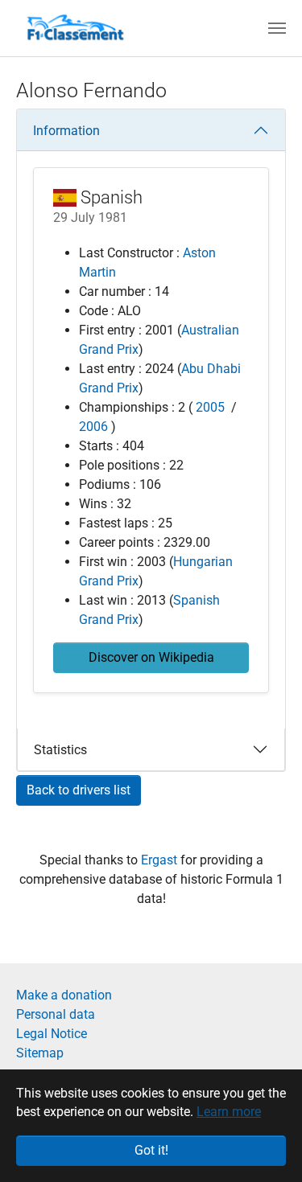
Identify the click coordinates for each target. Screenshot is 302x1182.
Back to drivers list (78, 790)
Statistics (60, 749)
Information (66, 130)
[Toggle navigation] (277, 28)
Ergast (160, 860)
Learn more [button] (229, 1111)
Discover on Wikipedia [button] (151, 657)
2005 (210, 407)
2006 (93, 426)
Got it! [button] (151, 1150)
